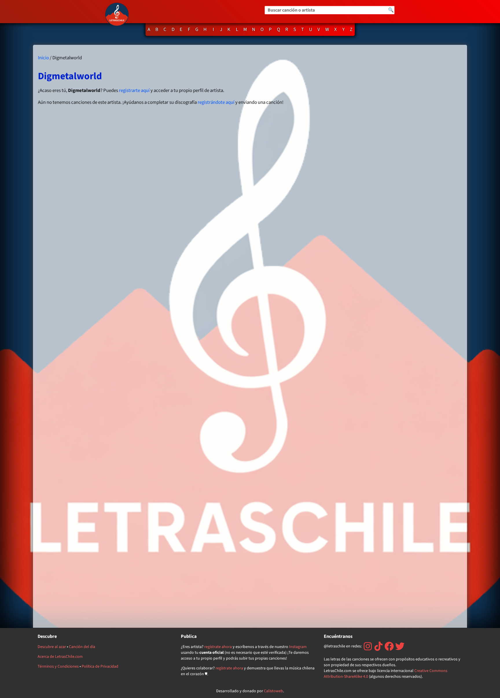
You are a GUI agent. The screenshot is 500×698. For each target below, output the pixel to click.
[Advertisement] (395, 336)
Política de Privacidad (100, 666)
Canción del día (82, 647)
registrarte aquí (134, 90)
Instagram (298, 647)
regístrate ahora (218, 647)
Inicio (43, 57)
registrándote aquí (216, 102)
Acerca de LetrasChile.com (60, 657)
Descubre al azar (52, 647)
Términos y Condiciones (58, 666)
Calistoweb (273, 691)
